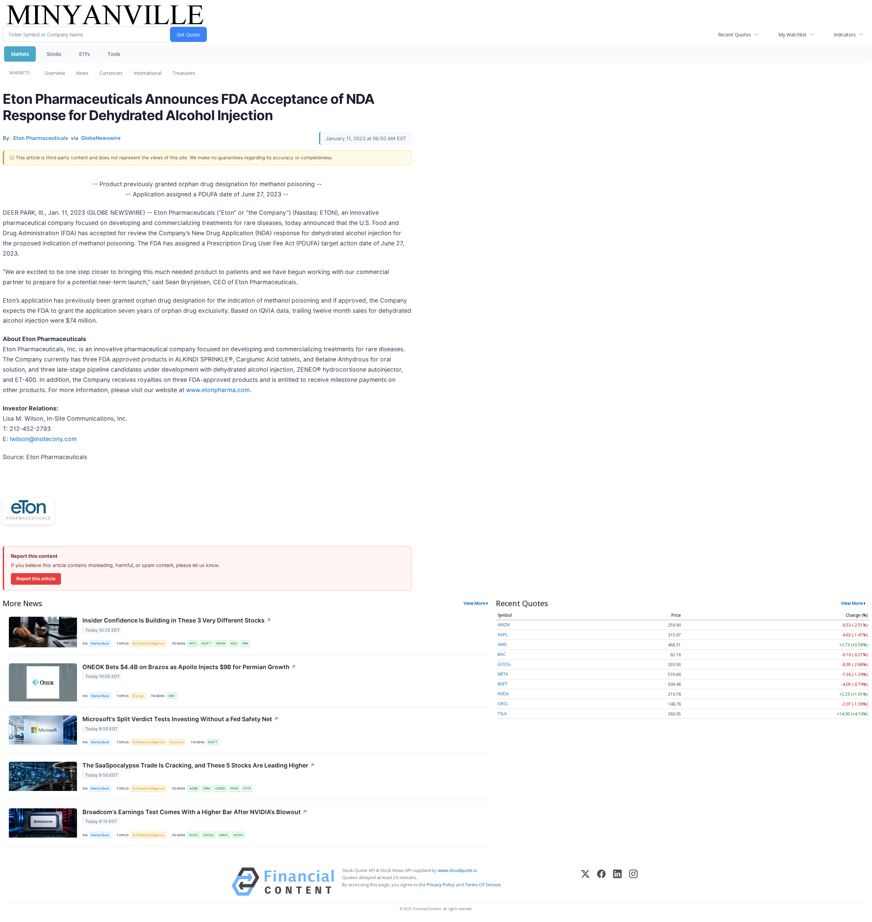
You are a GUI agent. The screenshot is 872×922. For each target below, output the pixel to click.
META (503, 674)
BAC (502, 654)
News (82, 73)
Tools (114, 54)
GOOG (504, 664)
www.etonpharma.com (218, 389)
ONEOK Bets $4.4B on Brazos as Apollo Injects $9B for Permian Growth (189, 666)
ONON (220, 643)
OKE (171, 696)
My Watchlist (792, 34)
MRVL (224, 835)
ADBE (193, 788)
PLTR (247, 788)
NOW (234, 788)
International (147, 73)
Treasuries (184, 73)
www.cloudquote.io (457, 870)
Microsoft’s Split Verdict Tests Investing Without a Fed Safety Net (180, 719)
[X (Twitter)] (585, 881)
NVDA (238, 835)
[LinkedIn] (617, 881)
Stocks (54, 54)
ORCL (503, 704)
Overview (55, 73)
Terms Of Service (483, 884)
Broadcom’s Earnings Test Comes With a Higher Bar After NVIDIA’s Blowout (194, 811)
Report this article (36, 578)
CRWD (220, 788)
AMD (502, 644)
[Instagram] (633, 881)
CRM (206, 788)
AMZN (504, 625)
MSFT (206, 643)
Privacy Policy (441, 884)
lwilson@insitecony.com (43, 438)
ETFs (84, 54)
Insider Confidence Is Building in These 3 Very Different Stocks (176, 620)
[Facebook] (601, 881)
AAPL (503, 634)
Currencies (111, 73)
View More (474, 603)
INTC (193, 643)
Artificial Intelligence (149, 643)
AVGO (193, 835)
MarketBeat (100, 643)
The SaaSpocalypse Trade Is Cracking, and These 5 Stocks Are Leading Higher (198, 765)
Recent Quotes (734, 34)
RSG (234, 643)
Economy (177, 742)
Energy (138, 696)
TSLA (502, 713)
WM (245, 643)
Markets (20, 54)
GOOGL (208, 835)
